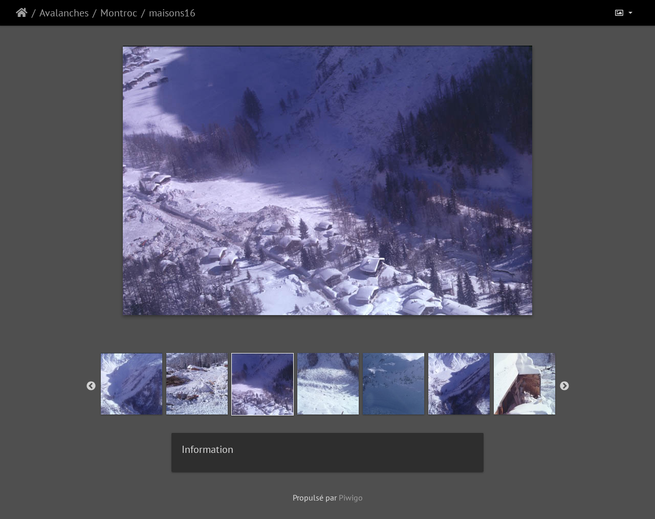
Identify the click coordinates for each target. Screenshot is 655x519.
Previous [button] (91, 386)
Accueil (22, 12)
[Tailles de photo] (623, 13)
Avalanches (64, 12)
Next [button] (564, 386)
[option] (131, 383)
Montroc (118, 12)
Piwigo (351, 497)
